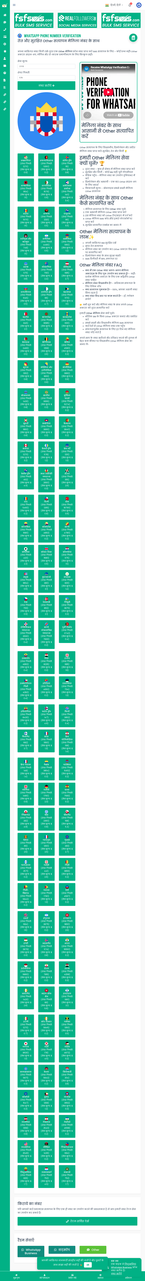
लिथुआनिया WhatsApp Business (123, 1266)
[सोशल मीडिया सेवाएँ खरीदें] (5, 101)
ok (88, 1264)
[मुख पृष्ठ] (5, 15)
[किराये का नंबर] (5, 29)
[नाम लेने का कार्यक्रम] (5, 51)
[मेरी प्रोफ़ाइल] (5, 58)
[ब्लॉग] (5, 87)
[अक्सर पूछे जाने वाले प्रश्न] (5, 72)
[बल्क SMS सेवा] (5, 94)
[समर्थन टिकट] (5, 44)
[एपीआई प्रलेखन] (5, 80)
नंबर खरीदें (45, 85)
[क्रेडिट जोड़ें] (5, 36)
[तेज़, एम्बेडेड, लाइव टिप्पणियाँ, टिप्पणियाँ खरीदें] (5, 109)
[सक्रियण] (5, 22)
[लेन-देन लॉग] (5, 65)
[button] (114, 5)
